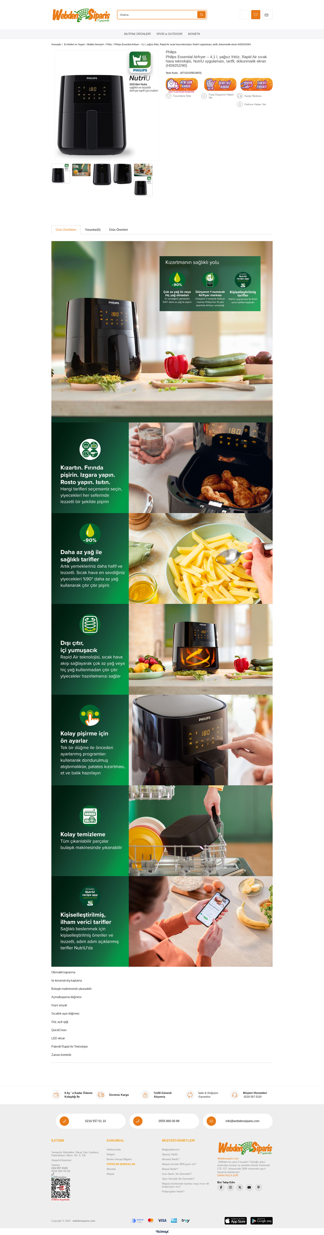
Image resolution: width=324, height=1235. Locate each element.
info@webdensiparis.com (242, 1121)
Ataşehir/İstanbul (61, 1160)
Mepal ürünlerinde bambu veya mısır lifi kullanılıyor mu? (185, 1185)
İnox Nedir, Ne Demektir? (177, 1173)
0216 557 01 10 (95, 1121)
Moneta (111, 1168)
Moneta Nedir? (171, 1159)
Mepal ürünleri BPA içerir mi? (179, 1164)
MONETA (194, 33)
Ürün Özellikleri (66, 229)
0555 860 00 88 (169, 1121)
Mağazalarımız (171, 1149)
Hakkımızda (114, 1149)
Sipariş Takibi (170, 1154)
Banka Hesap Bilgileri (119, 1159)
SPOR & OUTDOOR (169, 33)
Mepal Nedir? (170, 1168)
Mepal (110, 1173)
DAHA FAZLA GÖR (227, 1175)
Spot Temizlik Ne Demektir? (178, 1178)
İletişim (111, 1154)
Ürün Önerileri (118, 229)
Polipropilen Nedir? (173, 1191)
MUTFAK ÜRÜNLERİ (137, 33)
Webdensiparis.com (228, 1158)
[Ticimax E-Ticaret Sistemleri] (162, 1232)
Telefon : (56, 1165)
